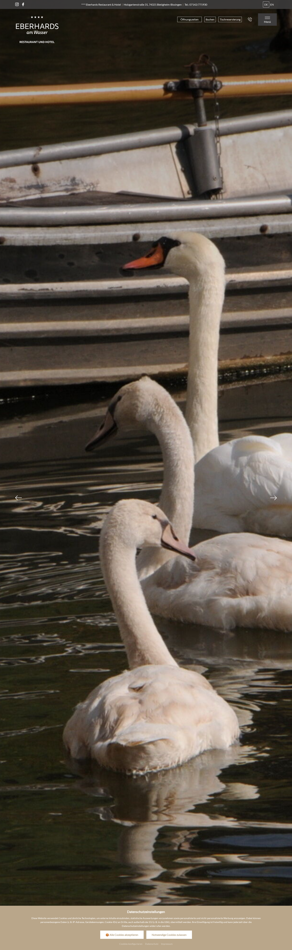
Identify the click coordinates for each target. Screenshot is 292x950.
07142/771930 (198, 4)
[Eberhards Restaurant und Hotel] (37, 29)
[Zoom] (146, 456)
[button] (18, 498)
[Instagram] (17, 4)
